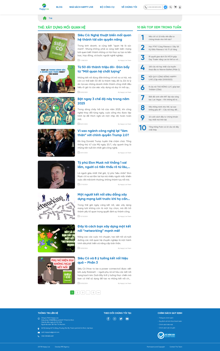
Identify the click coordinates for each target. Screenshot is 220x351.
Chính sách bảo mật (166, 324)
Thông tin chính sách (166, 318)
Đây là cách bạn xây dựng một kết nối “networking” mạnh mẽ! (104, 229)
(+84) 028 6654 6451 (47, 336)
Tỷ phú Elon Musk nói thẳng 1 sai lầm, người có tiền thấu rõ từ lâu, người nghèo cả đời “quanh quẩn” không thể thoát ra (104, 165)
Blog (59, 7)
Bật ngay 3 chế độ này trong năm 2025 (103, 101)
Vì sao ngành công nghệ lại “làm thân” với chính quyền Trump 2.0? (103, 133)
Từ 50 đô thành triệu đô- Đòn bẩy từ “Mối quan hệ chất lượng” (103, 69)
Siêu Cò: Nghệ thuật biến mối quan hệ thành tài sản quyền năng (104, 37)
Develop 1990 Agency (62, 347)
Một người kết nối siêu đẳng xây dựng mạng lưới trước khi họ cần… (104, 197)
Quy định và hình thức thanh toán (170, 321)
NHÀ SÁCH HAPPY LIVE (81, 7)
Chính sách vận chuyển (167, 328)
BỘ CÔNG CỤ (107, 7)
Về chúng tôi (129, 7)
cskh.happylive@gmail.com (50, 332)
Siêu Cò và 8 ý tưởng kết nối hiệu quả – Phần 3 (103, 261)
